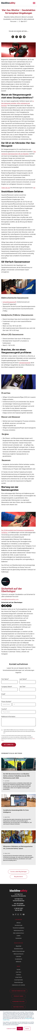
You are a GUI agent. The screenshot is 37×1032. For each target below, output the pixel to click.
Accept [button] (19, 1028)
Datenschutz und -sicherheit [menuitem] (18, 985)
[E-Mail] (24, 37)
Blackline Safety (9, 17)
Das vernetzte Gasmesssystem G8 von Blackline (18, 152)
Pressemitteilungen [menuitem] (18, 982)
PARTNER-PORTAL (18, 1007)
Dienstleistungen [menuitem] (18, 925)
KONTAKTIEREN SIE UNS (18, 991)
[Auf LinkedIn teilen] (13, 37)
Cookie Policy (6, 1019)
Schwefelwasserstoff (9, 302)
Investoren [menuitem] (18, 974)
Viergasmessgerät (24, 363)
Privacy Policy (28, 1018)
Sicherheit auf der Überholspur (11, 590)
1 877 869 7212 (18, 894)
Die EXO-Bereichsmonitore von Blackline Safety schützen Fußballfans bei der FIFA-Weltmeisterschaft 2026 (16, 776)
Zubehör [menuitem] (18, 935)
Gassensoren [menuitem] (18, 938)
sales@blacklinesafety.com (9, 599)
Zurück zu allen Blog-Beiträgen (18, 872)
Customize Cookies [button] (11, 1028)
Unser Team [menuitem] (18, 972)
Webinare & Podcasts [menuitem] (18, 954)
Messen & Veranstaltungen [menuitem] (18, 951)
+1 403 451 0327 (18, 908)
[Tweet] (20, 37)
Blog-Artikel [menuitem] (18, 946)
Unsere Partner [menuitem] (18, 977)
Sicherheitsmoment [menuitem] (18, 949)
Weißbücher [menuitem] (18, 961)
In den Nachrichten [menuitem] (18, 980)
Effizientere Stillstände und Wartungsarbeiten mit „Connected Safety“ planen (18, 847)
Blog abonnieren (18, 877)
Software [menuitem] (18, 923)
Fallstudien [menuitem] (18, 956)
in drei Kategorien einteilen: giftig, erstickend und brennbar (17, 103)
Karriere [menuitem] (18, 969)
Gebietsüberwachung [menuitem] (18, 930)
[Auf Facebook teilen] (16, 37)
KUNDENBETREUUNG (18, 1002)
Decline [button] (27, 1028)
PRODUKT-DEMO (18, 996)
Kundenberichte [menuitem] (18, 959)
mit (34, 188)
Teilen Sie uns (5, 188)
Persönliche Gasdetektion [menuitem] (18, 928)
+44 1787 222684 (18, 904)
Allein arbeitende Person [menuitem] (18, 933)
